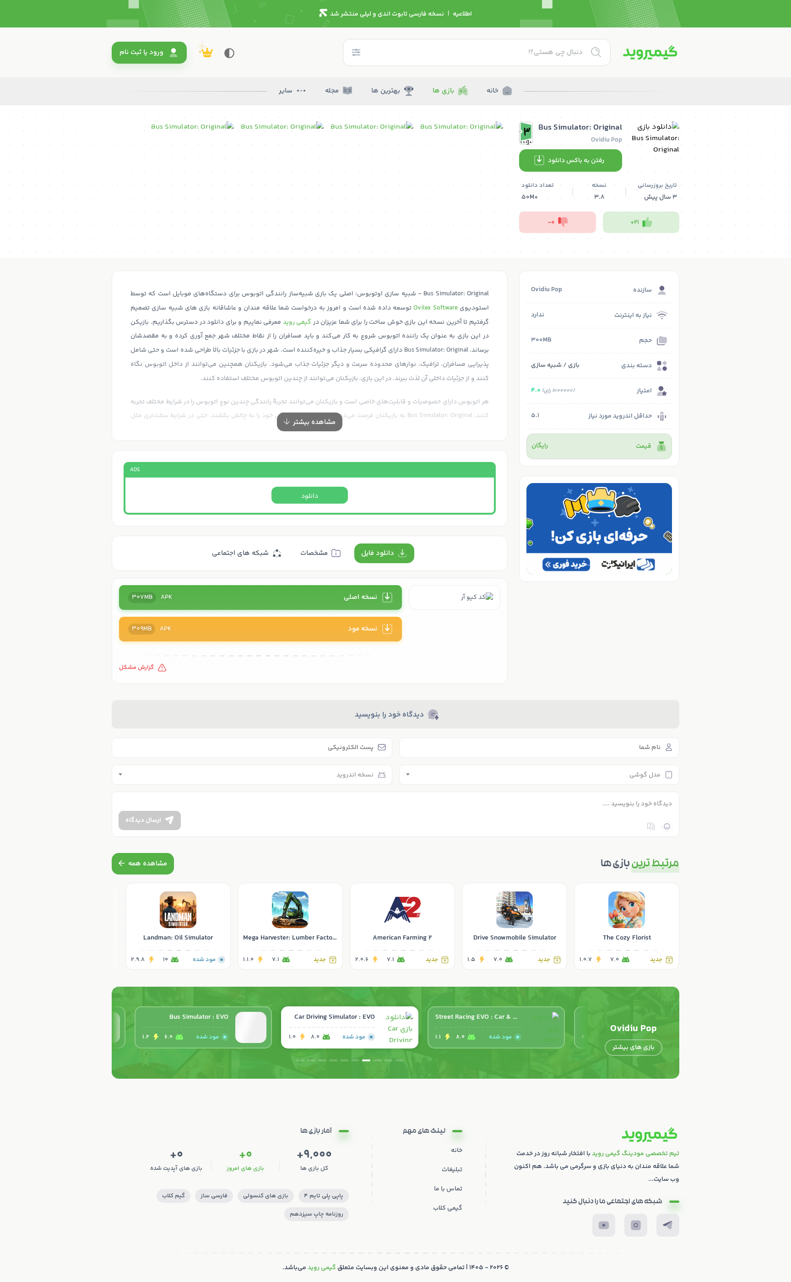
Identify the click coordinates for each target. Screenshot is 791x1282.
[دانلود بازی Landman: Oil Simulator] (178, 926)
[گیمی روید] (650, 52)
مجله (332, 91)
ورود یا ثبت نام (141, 52)
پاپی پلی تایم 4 (323, 1196)
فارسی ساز (214, 1196)
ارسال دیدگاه (143, 820)
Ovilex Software (435, 308)
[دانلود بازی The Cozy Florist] (626, 926)
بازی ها (443, 91)
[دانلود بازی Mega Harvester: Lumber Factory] (290, 926)
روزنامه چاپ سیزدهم (316, 1214)
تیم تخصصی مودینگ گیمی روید (635, 1154)
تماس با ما (448, 1189)
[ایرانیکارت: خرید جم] (599, 529)
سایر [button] (286, 91)
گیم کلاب (173, 1196)
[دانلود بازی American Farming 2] (402, 926)
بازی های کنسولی (265, 1196)
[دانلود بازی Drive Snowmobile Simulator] (514, 926)
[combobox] (539, 775)
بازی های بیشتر (633, 1048)
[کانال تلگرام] (667, 1225)
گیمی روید (297, 322)
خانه (492, 91)
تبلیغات (452, 1170)
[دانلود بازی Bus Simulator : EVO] (203, 1027)
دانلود (309, 496)
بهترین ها (385, 91)
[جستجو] (596, 52)
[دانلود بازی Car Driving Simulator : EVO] (349, 1027)
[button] (610, 565)
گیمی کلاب (447, 1208)
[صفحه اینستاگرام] (635, 1225)
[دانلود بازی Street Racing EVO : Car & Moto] (496, 1027)
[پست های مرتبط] (143, 864)
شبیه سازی (546, 365)
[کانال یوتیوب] (603, 1225)
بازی (574, 365)
